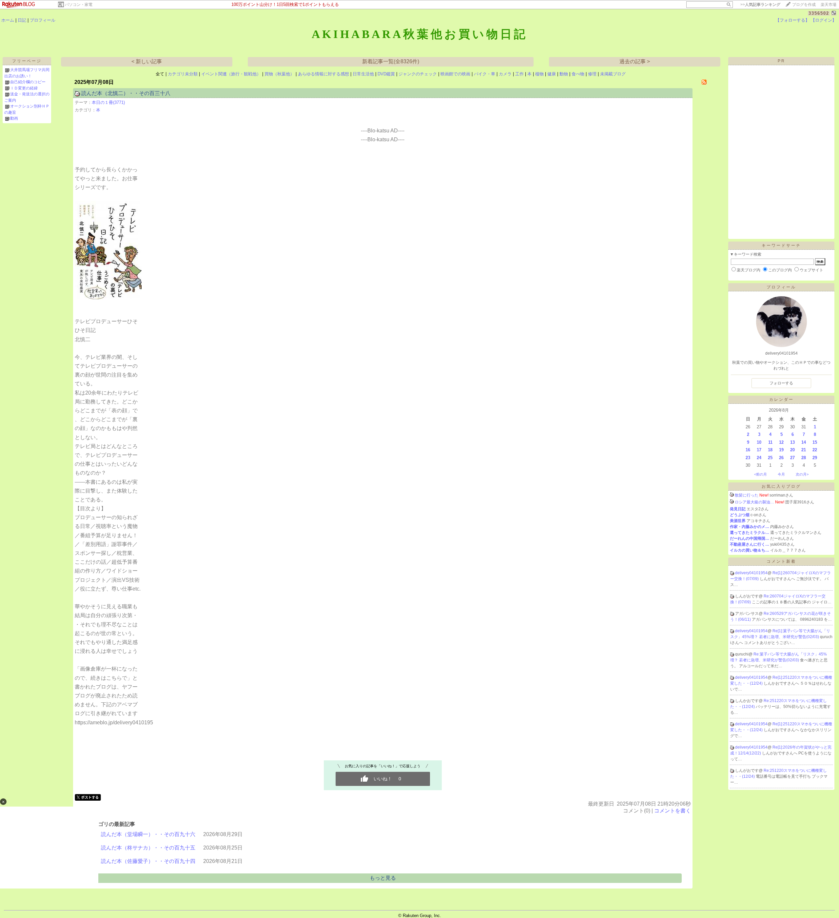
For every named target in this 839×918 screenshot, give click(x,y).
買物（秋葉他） (279, 73)
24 (759, 457)
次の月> (802, 474)
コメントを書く (672, 810)
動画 (14, 118)
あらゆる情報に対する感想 (323, 73)
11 (770, 442)
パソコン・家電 (78, 4)
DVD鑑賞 (386, 73)
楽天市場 (828, 4)
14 (803, 442)
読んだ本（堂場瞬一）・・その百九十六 (148, 834)
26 (781, 457)
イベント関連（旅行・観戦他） (231, 73)
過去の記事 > (634, 61)
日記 (22, 20)
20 (792, 449)
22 (814, 449)
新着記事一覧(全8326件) (390, 61)
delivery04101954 (751, 573)
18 (770, 449)
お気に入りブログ (781, 486)
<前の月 (760, 474)
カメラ (505, 73)
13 (792, 442)
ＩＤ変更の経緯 (24, 88)
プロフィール (42, 20)
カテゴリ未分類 (183, 73)
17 (759, 449)
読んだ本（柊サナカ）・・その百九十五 (148, 847)
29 (814, 457)
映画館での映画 (455, 73)
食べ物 (578, 73)
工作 (519, 73)
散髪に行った (746, 495)
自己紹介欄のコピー (28, 82)
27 (792, 457)
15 (814, 442)
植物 (539, 73)
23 (748, 457)
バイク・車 (484, 73)
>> (760, 4)
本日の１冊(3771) (108, 102)
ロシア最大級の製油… (754, 502)
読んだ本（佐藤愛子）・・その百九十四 (148, 861)
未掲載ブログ (613, 73)
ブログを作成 (804, 4)
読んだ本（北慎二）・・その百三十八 (125, 93)
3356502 (819, 13)
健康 (551, 73)
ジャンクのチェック (418, 73)
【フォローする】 (792, 20)
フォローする (781, 383)
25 (770, 457)
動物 (563, 73)
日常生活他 (363, 73)
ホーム (7, 20)
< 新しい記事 (146, 61)
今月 (781, 474)
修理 (592, 73)
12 (781, 442)
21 (803, 449)
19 (781, 449)
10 (759, 442)
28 (803, 457)
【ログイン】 (823, 20)
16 (748, 449)
